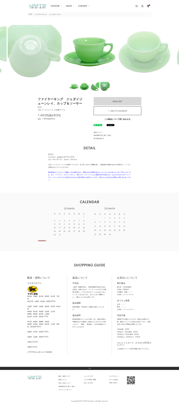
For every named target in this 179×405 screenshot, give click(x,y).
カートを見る (113, 380)
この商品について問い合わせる (117, 119)
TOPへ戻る (89, 368)
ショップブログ (88, 376)
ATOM (90, 383)
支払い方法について (64, 383)
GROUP (69, 6)
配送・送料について (64, 376)
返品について (98, 132)
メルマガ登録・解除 (90, 379)
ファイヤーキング (41, 14)
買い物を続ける (99, 138)
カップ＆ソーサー (55, 14)
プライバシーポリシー (65, 390)
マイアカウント (114, 376)
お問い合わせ (113, 382)
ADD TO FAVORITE (118, 111)
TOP (30, 14)
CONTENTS (82, 6)
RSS (85, 383)
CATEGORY (55, 6)
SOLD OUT (117, 101)
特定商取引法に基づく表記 (102, 135)
